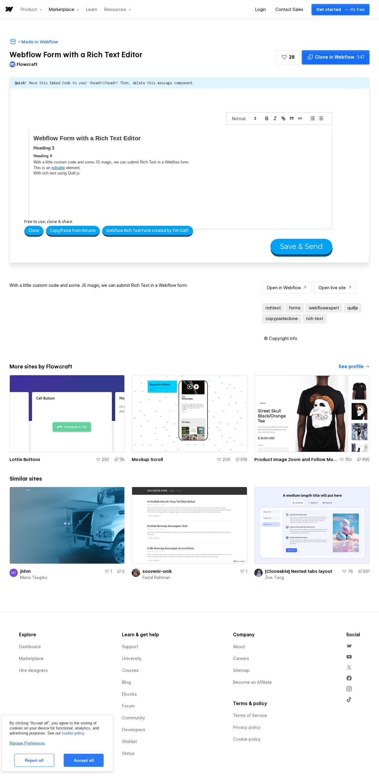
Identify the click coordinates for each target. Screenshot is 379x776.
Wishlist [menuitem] (129, 741)
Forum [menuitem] (128, 706)
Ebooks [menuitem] (129, 694)
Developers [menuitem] (133, 729)
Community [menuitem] (133, 717)
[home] (9, 9)
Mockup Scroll (147, 459)
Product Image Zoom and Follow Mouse (295, 459)
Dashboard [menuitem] (30, 646)
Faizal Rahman (156, 577)
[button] (31, 9)
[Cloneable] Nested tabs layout (298, 571)
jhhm (25, 571)
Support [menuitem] (130, 646)
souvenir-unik (157, 571)
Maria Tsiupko (33, 577)
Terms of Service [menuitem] (250, 715)
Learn (91, 9)
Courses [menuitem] (130, 670)
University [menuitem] (132, 658)
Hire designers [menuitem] (33, 670)
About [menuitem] (239, 646)
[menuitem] (349, 646)
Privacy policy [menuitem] (247, 727)
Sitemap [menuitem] (241, 670)
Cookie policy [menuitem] (247, 739)
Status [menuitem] (128, 753)
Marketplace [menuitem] (31, 658)
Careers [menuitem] (241, 658)
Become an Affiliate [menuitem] (252, 682)
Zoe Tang (274, 577)
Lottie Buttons (24, 459)
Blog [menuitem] (126, 682)
